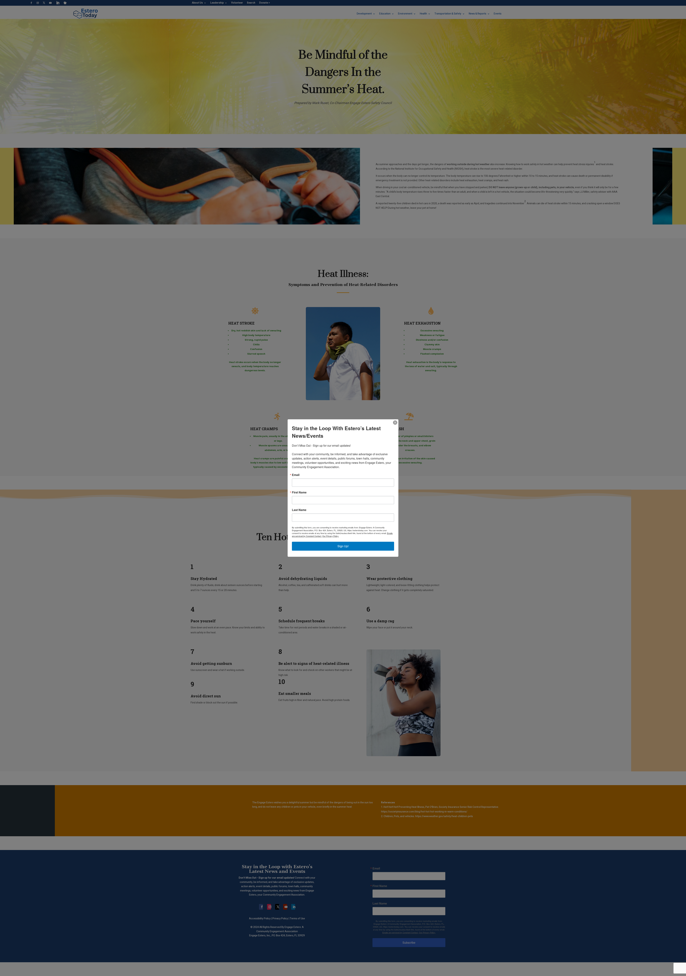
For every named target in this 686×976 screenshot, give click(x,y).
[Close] (395, 422)
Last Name (299, 509)
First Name (299, 492)
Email (295, 474)
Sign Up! (343, 546)
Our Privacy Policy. (330, 536)
